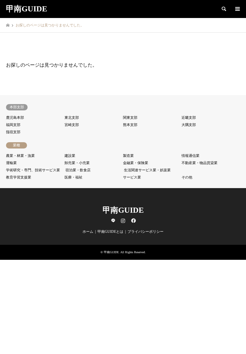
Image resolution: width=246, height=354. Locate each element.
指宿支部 (13, 132)
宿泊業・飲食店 (78, 170)
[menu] (237, 9)
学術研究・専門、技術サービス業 (33, 170)
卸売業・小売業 (77, 163)
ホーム (87, 232)
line (113, 220)
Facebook (133, 220)
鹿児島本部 (15, 118)
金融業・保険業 (135, 163)
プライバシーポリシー (146, 232)
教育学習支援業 (18, 177)
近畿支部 (189, 118)
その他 (187, 177)
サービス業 (132, 177)
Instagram (123, 220)
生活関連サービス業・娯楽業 (147, 170)
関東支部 (130, 118)
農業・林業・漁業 (20, 156)
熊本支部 (130, 125)
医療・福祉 (73, 177)
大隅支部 (189, 125)
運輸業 (11, 163)
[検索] (223, 9)
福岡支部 (13, 125)
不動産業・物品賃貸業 (200, 163)
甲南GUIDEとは (110, 232)
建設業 (69, 156)
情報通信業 (191, 156)
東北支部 (71, 118)
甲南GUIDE (123, 210)
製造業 (128, 156)
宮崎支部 (71, 125)
